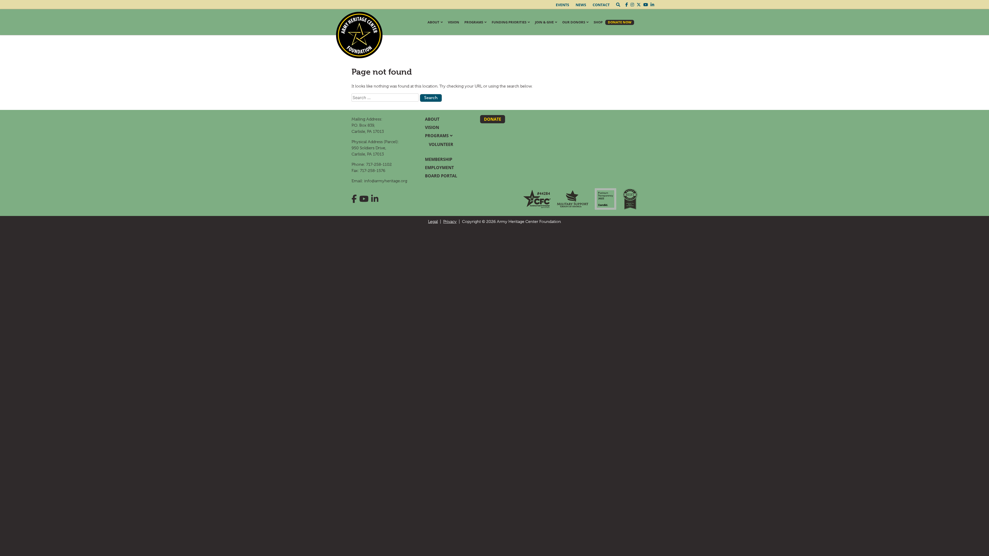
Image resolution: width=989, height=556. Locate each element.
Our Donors (573, 22)
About (433, 22)
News (581, 4)
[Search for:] (385, 97)
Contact (601, 4)
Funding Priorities (509, 22)
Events (562, 4)
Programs (473, 22)
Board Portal (441, 176)
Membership (438, 159)
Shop (598, 22)
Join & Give (544, 22)
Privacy (450, 221)
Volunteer (441, 144)
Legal (433, 221)
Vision (453, 22)
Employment (439, 167)
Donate (492, 119)
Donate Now (620, 22)
